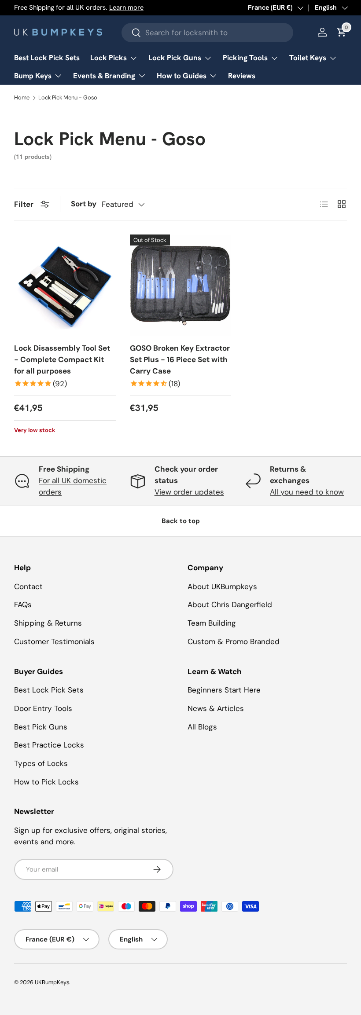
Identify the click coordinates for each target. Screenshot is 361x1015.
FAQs (23, 604)
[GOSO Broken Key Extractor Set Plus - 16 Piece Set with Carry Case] (181, 285)
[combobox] (207, 32)
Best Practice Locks (49, 745)
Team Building (212, 623)
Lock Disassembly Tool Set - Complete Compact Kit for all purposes (62, 359)
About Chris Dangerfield (230, 604)
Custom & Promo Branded (234, 641)
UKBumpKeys (52, 982)
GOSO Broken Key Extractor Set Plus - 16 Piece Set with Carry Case (180, 359)
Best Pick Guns (40, 727)
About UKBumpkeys (222, 586)
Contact (28, 586)
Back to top (181, 521)
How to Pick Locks (46, 782)
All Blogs (202, 727)
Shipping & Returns (48, 623)
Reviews (241, 76)
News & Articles (216, 708)
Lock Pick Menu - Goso (67, 98)
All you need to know (307, 492)
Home (21, 98)
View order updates (189, 492)
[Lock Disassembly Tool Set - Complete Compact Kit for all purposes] (65, 285)
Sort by (83, 204)
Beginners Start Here (224, 690)
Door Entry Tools (43, 708)
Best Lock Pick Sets (47, 57)
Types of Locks (41, 763)
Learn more (126, 7)
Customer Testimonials (54, 641)
